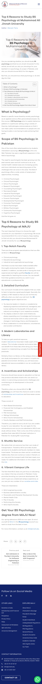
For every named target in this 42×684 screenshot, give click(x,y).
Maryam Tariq (13, 28)
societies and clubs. (31, 481)
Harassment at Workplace (10, 625)
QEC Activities (6, 628)
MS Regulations (28, 626)
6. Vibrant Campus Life (13, 103)
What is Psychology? (10, 87)
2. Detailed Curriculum (13, 95)
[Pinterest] (24, 541)
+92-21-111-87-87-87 (10, 664)
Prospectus (5, 616)
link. (6, 462)
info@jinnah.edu (33, 529)
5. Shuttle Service (12, 101)
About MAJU (27, 608)
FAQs (3, 622)
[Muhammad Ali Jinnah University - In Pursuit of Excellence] (14, 4)
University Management (9, 631)
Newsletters (40, 349)
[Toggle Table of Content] (33, 84)
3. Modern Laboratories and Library (17, 97)
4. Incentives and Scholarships (16, 99)
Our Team (26, 647)
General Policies (28, 632)
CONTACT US (11, 678)
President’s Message (29, 614)
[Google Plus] (15, 541)
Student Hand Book (29, 620)
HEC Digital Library (29, 644)
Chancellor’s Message (30, 611)
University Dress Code (30, 638)
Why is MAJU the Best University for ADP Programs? (30, 556)
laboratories (11, 342)
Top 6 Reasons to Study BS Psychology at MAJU (19, 91)
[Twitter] (20, 541)
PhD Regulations (28, 629)
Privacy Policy (6, 619)
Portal (24, 617)
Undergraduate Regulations (31, 623)
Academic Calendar (29, 641)
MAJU (12, 522)
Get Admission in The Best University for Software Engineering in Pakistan (11, 558)
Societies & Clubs (7, 608)
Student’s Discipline (29, 635)
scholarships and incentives (13, 394)
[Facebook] (11, 541)
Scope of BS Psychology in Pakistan (16, 89)
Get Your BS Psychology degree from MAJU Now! (20, 105)
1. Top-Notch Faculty (12, 93)
